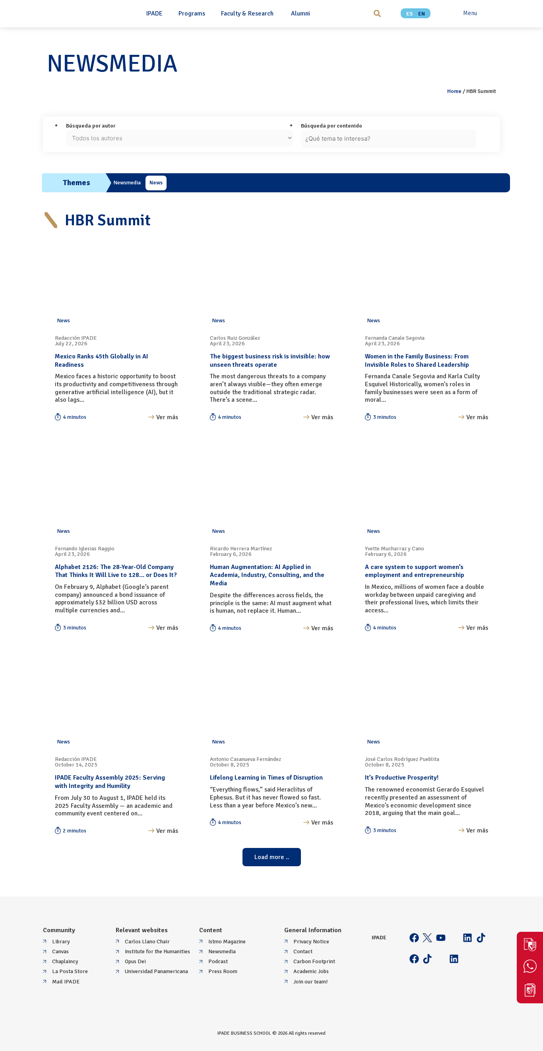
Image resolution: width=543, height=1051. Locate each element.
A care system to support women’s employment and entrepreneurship (414, 571)
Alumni (300, 13)
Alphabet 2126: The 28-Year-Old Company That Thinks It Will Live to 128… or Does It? (116, 571)
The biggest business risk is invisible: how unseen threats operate (270, 360)
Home (454, 91)
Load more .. (271, 857)
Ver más (167, 417)
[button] (377, 13)
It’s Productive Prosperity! (401, 778)
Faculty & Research (248, 13)
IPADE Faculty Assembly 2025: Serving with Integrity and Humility (110, 782)
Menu (470, 13)
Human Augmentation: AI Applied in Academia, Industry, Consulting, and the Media (267, 575)
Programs (191, 13)
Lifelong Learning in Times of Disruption (266, 778)
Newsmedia (127, 182)
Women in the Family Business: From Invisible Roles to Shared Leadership (417, 360)
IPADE (154, 13)
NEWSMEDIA (112, 64)
